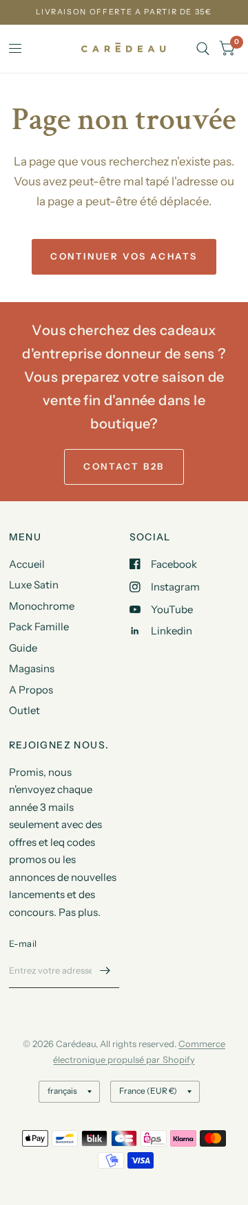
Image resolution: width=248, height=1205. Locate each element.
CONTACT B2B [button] (124, 466)
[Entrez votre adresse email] (105, 970)
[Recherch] (203, 49)
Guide (23, 647)
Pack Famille (39, 626)
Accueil (27, 564)
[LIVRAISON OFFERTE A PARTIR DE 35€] (124, 12)
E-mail (23, 943)
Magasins (31, 668)
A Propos (31, 689)
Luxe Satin (34, 584)
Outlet (24, 710)
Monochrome (41, 605)
